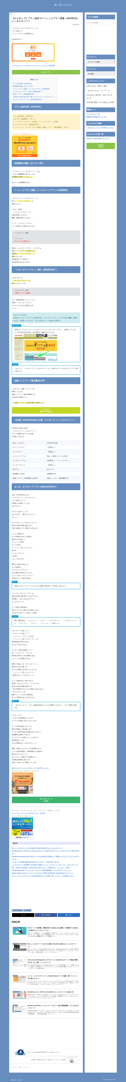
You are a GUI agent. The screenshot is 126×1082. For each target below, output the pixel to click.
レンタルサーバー (18, 910)
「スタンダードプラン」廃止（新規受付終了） (28, 91)
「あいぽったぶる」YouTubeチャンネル (100, 127)
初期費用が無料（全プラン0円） (23, 86)
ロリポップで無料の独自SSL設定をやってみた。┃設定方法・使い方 (35, 862)
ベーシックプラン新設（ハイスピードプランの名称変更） (32, 89)
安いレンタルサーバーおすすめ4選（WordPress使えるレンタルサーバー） (37, 848)
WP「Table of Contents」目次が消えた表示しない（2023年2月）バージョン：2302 (40, 867)
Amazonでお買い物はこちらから (97, 138)
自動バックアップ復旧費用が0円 (23, 94)
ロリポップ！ (46, 72)
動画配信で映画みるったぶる (96, 117)
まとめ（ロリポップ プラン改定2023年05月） (28, 99)
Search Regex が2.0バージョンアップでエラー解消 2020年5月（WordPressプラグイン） (42, 873)
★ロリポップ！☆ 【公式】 (46, 800)
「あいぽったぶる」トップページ (98, 90)
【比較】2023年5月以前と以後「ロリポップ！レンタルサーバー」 (34, 97)
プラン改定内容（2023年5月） (23, 83)
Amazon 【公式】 (101, 146)
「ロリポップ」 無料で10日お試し (46, 410)
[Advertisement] (46, 894)
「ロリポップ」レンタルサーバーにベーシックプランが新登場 (33, 65)
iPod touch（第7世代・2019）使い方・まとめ (100, 96)
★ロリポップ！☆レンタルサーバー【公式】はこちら (30, 768)
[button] (113, 23)
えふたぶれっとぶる (93, 114)
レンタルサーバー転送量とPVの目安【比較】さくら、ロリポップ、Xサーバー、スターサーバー (45, 865)
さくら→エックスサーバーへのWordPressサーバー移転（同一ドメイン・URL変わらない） (43, 876)
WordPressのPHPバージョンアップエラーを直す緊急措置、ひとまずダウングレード (41, 870)
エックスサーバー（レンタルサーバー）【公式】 (29, 813)
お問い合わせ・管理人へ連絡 (97, 86)
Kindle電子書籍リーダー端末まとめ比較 (100, 102)
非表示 (36, 79)
